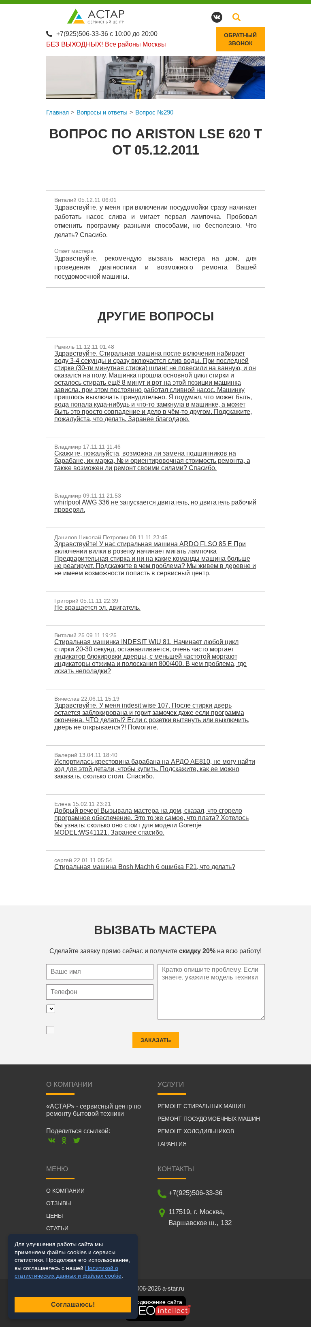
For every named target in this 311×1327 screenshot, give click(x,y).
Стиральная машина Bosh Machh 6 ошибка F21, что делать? (144, 866)
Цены (54, 1216)
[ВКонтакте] (51, 1140)
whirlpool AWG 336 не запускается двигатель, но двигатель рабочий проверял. (155, 506)
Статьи (57, 1228)
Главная (57, 112)
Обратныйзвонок (240, 39)
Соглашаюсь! (73, 1304)
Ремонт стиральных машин (201, 1106)
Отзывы (58, 1203)
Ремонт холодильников (196, 1131)
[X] (76, 1140)
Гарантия (172, 1143)
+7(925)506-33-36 (82, 33)
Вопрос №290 (154, 112)
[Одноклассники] (64, 1140)
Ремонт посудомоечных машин (209, 1118)
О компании (65, 1190)
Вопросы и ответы (102, 112)
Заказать (156, 1040)
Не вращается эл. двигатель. (97, 607)
